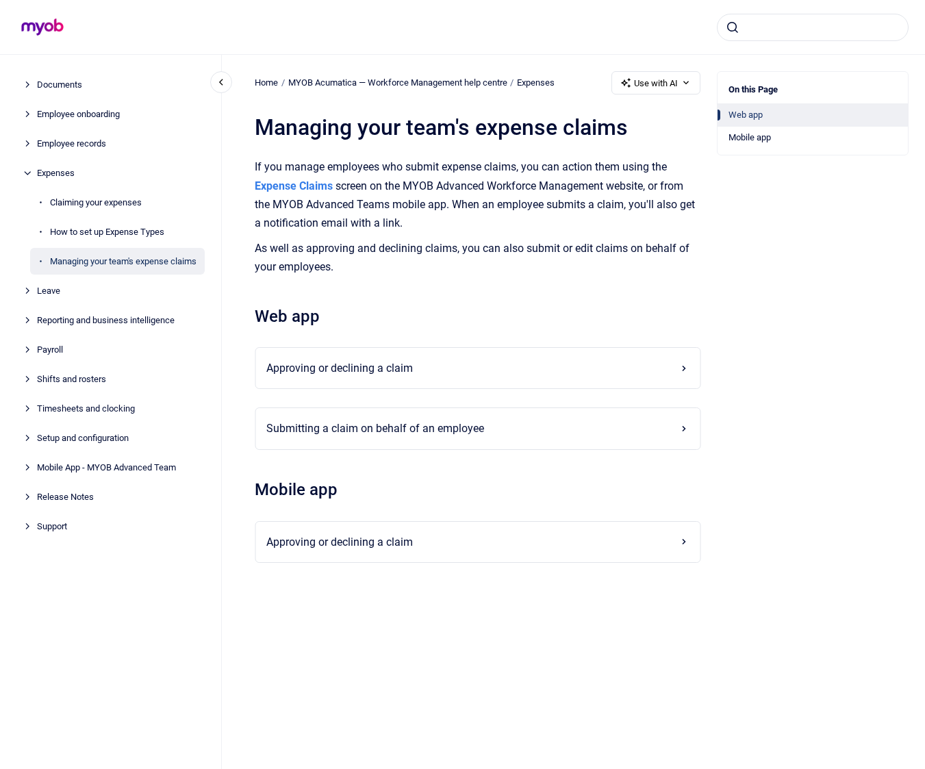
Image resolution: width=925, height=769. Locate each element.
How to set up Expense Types (107, 232)
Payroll (50, 349)
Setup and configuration (83, 438)
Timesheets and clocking (86, 408)
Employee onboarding (78, 114)
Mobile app (749, 137)
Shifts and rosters (71, 379)
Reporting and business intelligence (106, 320)
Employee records (71, 143)
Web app (745, 115)
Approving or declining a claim (339, 368)
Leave (48, 291)
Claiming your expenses (96, 202)
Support (52, 526)
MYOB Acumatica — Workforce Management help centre (397, 82)
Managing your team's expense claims (123, 261)
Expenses (56, 173)
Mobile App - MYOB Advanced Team (106, 467)
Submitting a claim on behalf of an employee (375, 428)
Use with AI (656, 83)
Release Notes (65, 497)
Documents (59, 84)
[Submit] (733, 27)
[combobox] (813, 27)
